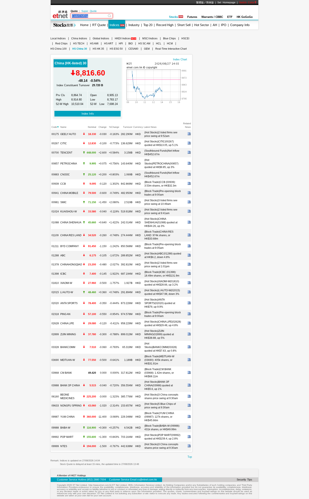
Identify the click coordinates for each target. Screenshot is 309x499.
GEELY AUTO (68, 134)
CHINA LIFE (67, 323)
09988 (55, 427)
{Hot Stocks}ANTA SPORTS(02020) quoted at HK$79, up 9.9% (159, 303)
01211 (55, 246)
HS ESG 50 (116, 48)
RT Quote (99, 25)
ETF (229, 17)
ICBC (63, 273)
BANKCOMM (67, 347)
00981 (55, 202)
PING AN (65, 314)
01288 (55, 255)
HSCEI (185, 38)
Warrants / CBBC (212, 17)
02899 (55, 334)
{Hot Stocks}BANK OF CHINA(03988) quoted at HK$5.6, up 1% (158, 385)
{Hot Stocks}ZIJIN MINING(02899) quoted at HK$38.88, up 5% (159, 335)
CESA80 (133, 48)
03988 (55, 385)
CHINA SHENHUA (70, 222)
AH (215, 25)
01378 (55, 264)
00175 (55, 134)
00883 (55, 174)
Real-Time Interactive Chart (171, 48)
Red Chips (61, 43)
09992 (55, 436)
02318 (55, 314)
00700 (55, 152)
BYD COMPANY (69, 246)
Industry (134, 25)
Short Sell (183, 25)
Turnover (127, 127)
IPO (223, 25)
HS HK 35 (98, 48)
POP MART (66, 436)
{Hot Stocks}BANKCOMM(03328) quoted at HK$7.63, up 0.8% (160, 347)
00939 (55, 183)
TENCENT (66, 152)
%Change (114, 127)
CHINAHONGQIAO (71, 264)
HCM (170, 43)
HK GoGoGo (245, 17)
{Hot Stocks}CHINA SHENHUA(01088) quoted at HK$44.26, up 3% (160, 222)
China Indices (79, 38)
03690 (55, 360)
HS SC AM (144, 43)
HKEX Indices (123, 38)
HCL (158, 43)
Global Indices (101, 38)
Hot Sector (201, 25)
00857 (55, 163)
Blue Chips (169, 38)
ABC (63, 255)
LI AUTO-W (66, 292)
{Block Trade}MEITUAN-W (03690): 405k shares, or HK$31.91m (159, 360)
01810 (55, 283)
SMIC (63, 202)
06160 (55, 396)
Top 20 (147, 25)
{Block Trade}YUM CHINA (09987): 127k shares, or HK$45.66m (159, 417)
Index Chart (180, 59)
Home (84, 25)
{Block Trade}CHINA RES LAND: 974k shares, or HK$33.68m (158, 235)
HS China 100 (58, 48)
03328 (55, 347)
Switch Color (246, 2)
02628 (55, 323)
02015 (55, 292)
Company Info (240, 25)
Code (54, 127)
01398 (55, 273)
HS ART (108, 43)
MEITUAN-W (67, 360)
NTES (63, 446)
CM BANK (66, 372)
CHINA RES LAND (71, 235)
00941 (55, 193)
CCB (63, 183)
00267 (55, 143)
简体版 (210, 2)
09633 (55, 405)
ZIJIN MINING (68, 334)
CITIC (63, 143)
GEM (147, 48)
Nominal (92, 127)
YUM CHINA (67, 416)
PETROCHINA (68, 163)
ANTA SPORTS (69, 303)
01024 (55, 211)
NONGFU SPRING (71, 405)
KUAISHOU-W (68, 211)
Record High (164, 25)
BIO (130, 43)
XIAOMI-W (66, 283)
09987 (55, 416)
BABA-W (65, 427)
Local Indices (58, 38)
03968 (55, 372)
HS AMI (94, 43)
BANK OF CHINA (70, 385)
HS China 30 (79, 48)
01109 (55, 235)
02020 (55, 303)
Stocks (173, 17)
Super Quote (89, 11)
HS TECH (78, 43)
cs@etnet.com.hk (147, 479)
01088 (55, 222)
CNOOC (65, 174)
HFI (121, 43)
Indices (114, 25)
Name (63, 127)
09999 (55, 446)
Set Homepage (226, 2)
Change (103, 127)
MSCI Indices (149, 38)
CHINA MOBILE (69, 193)
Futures (192, 17)
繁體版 (200, 2)
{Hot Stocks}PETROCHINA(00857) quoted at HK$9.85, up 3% (161, 164)
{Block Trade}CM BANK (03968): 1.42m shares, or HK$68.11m (159, 373)
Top (190, 456)
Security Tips (244, 479)
